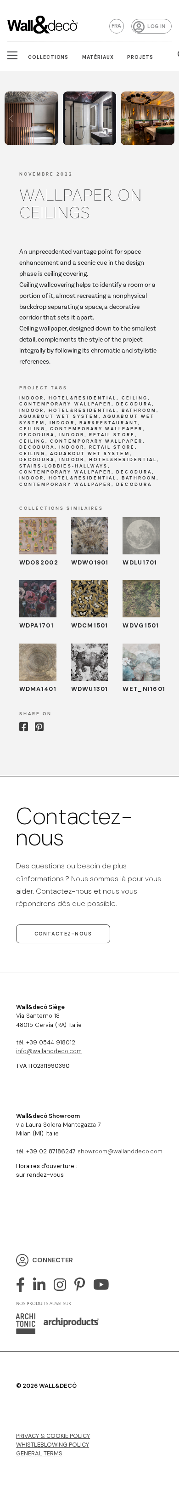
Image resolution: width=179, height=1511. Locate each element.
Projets (140, 57)
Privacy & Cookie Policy (53, 1436)
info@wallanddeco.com (49, 1051)
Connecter (52, 1260)
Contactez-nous (63, 933)
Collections (48, 57)
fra (117, 25)
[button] (168, 118)
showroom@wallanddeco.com (120, 1151)
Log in (156, 26)
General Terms (39, 1453)
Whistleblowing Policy (52, 1444)
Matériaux (98, 57)
